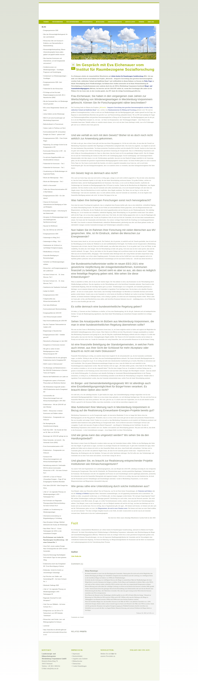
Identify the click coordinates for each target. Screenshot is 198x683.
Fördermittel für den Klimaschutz (53, 88)
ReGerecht (103, 107)
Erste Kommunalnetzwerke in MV (53, 446)
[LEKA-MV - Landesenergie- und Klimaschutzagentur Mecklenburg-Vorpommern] (56, 11)
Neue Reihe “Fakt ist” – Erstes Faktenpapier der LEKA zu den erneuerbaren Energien (52, 531)
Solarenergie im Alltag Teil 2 (51, 237)
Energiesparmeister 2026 (50, 30)
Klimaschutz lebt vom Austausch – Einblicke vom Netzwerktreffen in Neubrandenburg (53, 43)
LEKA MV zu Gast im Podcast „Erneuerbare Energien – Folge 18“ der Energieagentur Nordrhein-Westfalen (54, 479)
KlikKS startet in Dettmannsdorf (52, 364)
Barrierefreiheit (77, 656)
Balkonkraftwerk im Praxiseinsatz (53, 124)
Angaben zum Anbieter (80, 659)
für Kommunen (57, 22)
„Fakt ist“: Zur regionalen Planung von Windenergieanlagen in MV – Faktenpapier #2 (54, 591)
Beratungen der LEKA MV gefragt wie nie (55, 436)
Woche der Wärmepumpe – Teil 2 (53, 181)
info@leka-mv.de (52, 669)
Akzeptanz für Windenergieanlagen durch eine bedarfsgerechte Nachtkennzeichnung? (55, 219)
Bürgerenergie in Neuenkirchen (52, 331)
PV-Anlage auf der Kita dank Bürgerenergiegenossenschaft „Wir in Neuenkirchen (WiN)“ (54, 95)
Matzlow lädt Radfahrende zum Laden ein (55, 376)
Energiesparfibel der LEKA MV (52, 313)
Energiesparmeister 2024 (50, 234)
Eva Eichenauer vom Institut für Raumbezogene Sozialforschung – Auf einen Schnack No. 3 (55, 540)
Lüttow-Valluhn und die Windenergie (53, 114)
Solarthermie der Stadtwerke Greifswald (55, 287)
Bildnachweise (77, 661)
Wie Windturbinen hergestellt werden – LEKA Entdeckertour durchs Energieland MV (55, 389)
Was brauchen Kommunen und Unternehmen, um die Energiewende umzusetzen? (54, 61)
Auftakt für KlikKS (48, 291)
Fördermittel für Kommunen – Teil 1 (53, 167)
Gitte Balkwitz (76, 556)
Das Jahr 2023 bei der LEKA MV (53, 230)
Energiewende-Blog (115, 22)
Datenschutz (76, 664)
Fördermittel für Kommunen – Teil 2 (53, 163)
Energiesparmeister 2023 (50, 295)
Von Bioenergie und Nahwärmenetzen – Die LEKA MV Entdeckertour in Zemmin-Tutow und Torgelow (55, 370)
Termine (141, 22)
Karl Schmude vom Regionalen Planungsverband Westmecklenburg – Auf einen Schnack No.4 (54, 503)
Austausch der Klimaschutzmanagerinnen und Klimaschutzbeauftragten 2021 (52, 459)
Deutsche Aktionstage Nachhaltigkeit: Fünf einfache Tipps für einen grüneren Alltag (54, 557)
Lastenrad (46, 626)
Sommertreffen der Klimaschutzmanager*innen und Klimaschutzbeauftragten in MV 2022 (54, 398)
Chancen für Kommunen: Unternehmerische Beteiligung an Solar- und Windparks (55, 204)
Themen (46, 22)
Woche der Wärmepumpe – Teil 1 (53, 178)
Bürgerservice (87, 22)
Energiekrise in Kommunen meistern (54, 345)
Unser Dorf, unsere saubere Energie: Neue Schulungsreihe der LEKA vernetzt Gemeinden (55, 548)
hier (112, 654)
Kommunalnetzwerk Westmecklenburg (54, 309)
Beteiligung (100, 22)
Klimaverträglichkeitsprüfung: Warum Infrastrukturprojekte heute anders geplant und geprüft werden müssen (54, 52)
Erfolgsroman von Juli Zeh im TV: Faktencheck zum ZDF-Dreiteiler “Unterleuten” (53, 613)
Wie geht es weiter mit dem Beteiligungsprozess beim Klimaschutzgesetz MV (51, 351)
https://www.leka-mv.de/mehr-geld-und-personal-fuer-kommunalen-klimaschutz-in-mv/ (55, 632)
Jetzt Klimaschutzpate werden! (52, 317)
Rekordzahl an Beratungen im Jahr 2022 (55, 341)
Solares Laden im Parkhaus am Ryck (54, 128)
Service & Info (130, 22)
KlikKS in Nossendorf (49, 185)
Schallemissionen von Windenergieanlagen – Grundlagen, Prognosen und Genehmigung (53, 69)
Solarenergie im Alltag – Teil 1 (52, 241)
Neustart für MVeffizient (50, 226)
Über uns (151, 22)
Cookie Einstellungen (79, 666)
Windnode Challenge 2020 (51, 585)
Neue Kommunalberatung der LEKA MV (55, 320)
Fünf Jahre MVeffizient (50, 305)
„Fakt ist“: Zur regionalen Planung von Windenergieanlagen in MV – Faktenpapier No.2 (54, 494)
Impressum (76, 654)
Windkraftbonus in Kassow (51, 251)
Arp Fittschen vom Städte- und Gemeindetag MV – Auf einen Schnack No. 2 (55, 579)
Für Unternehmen (72, 22)
